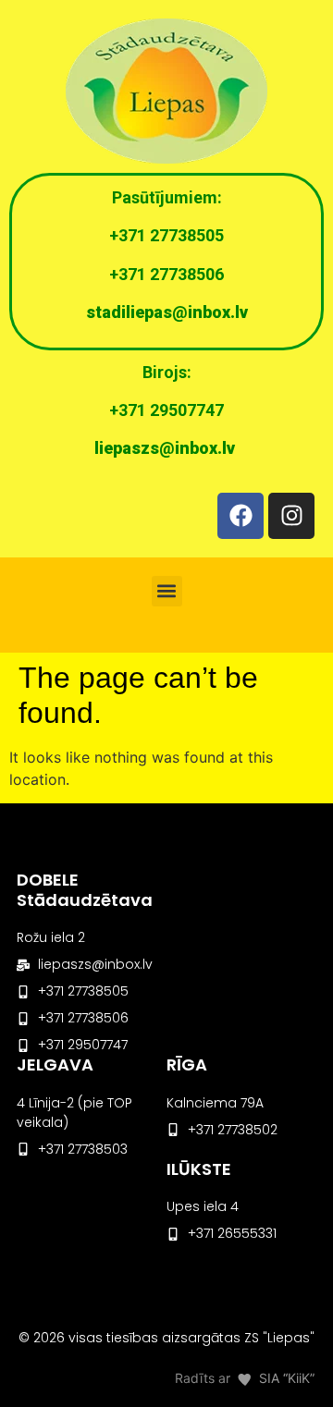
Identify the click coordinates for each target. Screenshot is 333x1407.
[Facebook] (240, 516)
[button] (167, 591)
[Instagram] (291, 516)
